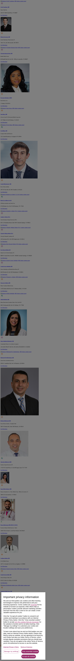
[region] (23, 626)
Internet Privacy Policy (11, 647)
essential (34, 605)
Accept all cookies (28, 656)
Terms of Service (26, 647)
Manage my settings (11, 651)
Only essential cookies (30, 651)
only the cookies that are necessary (27, 622)
